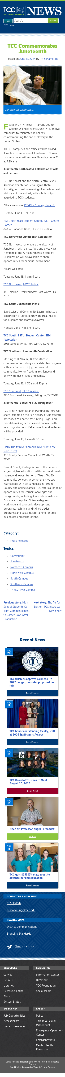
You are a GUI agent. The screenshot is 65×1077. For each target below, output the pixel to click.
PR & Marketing (49, 59)
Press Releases (19, 541)
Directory (41, 980)
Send (18, 946)
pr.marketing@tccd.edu (21, 910)
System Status (12, 1001)
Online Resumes (42, 1061)
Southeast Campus (21, 584)
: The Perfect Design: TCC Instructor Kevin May (47, 607)
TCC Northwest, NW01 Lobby (20, 284)
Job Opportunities (14, 1015)
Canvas (7, 975)
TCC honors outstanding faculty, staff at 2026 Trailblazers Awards (32, 732)
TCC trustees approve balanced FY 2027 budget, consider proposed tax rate (32, 682)
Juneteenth (17, 561)
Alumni (7, 996)
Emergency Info (45, 1040)
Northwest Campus (22, 573)
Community (17, 556)
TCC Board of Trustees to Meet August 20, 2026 (28, 781)
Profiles (32, 836)
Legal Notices (12, 1061)
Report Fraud (26, 1061)
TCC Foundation (46, 985)
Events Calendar (13, 991)
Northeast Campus (21, 567)
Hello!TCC (9, 980)
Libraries (8, 985)
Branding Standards (19, 933)
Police (39, 1015)
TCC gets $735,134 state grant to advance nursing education (30, 876)
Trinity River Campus (23, 590)
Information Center (47, 975)
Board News (32, 791)
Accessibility (11, 1021)
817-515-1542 (14, 903)
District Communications (22, 927)
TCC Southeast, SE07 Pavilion (21, 391)
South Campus (19, 578)
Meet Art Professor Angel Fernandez (32, 829)
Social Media (43, 991)
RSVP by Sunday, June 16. (39, 205)
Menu (8, 21)
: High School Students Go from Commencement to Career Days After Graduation (16, 611)
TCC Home (9, 25)
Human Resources (14, 1026)
